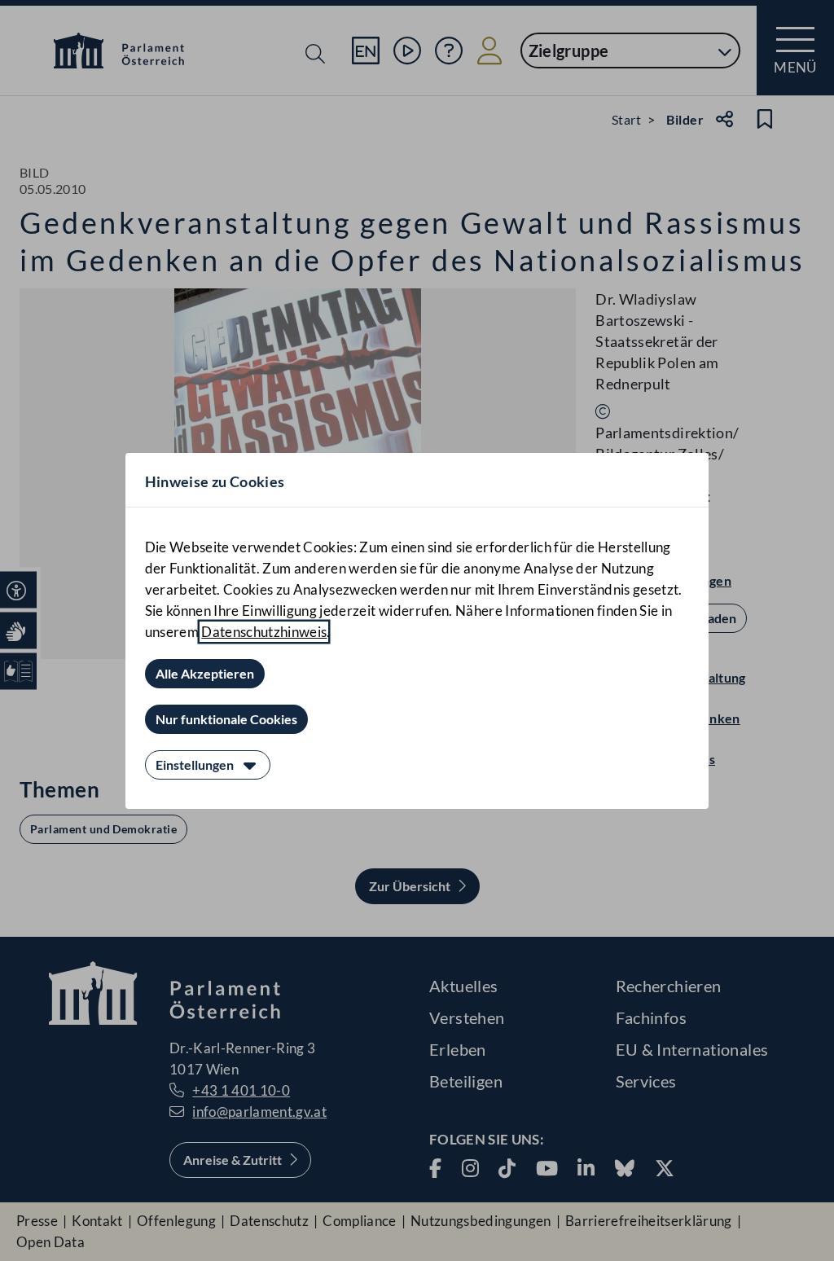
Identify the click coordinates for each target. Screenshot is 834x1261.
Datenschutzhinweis (264, 631)
